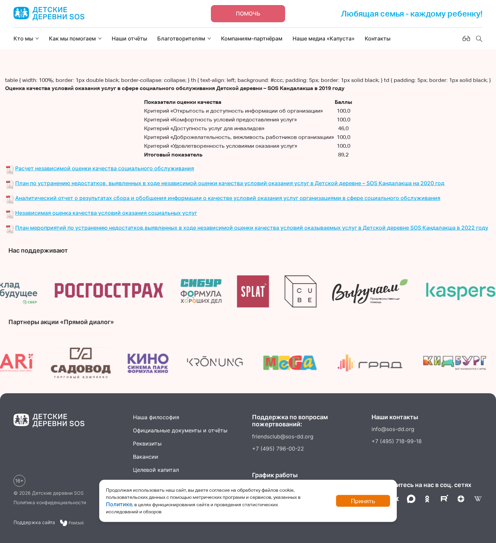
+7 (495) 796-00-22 (278, 448)
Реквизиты (147, 443)
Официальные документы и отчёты (180, 430)
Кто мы (23, 38)
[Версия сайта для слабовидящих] (466, 38)
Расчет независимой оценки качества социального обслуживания (104, 168)
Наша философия (156, 417)
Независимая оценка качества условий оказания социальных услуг (106, 212)
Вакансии (145, 456)
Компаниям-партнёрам (251, 38)
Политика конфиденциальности (49, 502)
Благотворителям (181, 38)
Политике (119, 504)
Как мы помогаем (72, 38)
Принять (363, 501)
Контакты (377, 38)
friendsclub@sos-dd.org (282, 436)
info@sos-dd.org (392, 429)
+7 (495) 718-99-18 (396, 441)
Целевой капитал (156, 469)
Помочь (248, 13)
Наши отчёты (129, 38)
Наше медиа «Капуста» (324, 38)
